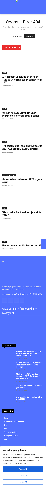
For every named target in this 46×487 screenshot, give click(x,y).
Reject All (23, 482)
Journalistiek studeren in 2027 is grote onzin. (22, 181)
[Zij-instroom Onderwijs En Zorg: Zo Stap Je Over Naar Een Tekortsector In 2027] (23, 63)
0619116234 (37, 294)
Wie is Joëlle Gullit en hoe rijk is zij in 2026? (21, 214)
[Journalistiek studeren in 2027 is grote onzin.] (23, 166)
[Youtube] (22, 300)
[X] (16, 300)
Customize (23, 475)
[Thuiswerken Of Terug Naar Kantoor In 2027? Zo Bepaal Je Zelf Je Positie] (23, 132)
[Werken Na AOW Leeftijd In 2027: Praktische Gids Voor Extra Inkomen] (23, 99)
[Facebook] (4, 300)
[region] (23, 466)
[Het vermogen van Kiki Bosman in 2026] (23, 232)
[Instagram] (10, 300)
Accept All (23, 469)
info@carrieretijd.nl (20, 294)
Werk (4, 73)
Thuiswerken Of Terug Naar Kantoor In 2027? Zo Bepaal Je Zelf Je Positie (22, 147)
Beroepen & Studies (9, 175)
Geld (4, 208)
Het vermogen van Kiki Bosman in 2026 (22, 245)
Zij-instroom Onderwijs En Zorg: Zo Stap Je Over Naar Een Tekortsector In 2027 (22, 79)
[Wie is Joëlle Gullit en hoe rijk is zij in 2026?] (23, 199)
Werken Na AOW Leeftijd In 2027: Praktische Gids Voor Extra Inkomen (21, 114)
